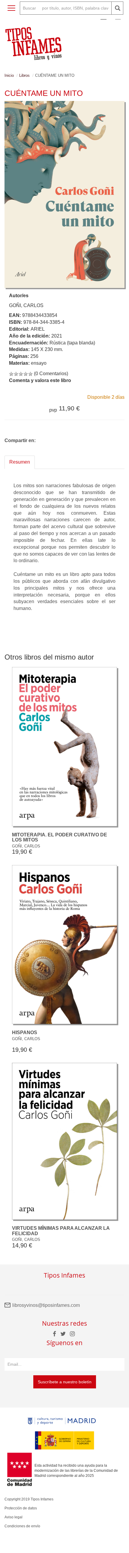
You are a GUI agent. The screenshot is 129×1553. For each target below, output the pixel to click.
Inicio (9, 75)
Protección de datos (20, 1508)
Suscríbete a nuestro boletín (65, 1381)
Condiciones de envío (22, 1526)
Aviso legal (13, 1517)
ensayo (38, 363)
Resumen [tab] (19, 461)
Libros (24, 75)
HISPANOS (24, 1032)
